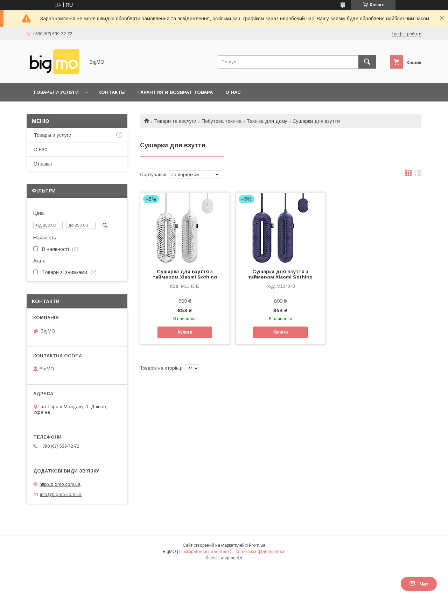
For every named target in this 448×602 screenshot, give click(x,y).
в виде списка (418, 175)
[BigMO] (54, 74)
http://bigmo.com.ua (60, 484)
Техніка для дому (266, 121)
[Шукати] (367, 62)
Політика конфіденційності (259, 551)
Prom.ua (257, 545)
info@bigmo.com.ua (61, 494)
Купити (185, 332)
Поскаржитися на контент (204, 551)
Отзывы (43, 164)
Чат (424, 584)
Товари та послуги (175, 121)
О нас (233, 92)
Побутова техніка (221, 121)
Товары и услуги (56, 92)
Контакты (112, 92)
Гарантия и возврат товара (175, 92)
